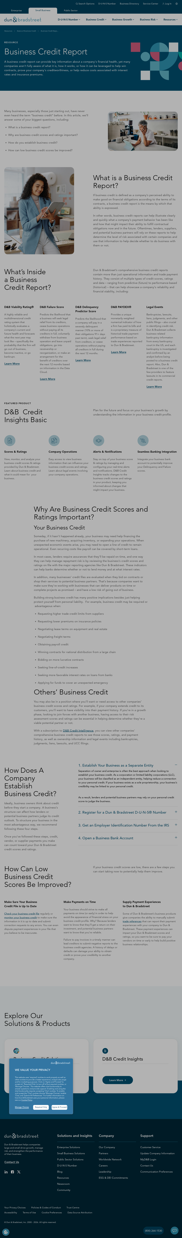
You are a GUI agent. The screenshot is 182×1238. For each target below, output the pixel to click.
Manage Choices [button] (22, 1107)
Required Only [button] (41, 1107)
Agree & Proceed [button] (59, 1107)
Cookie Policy (26, 1100)
